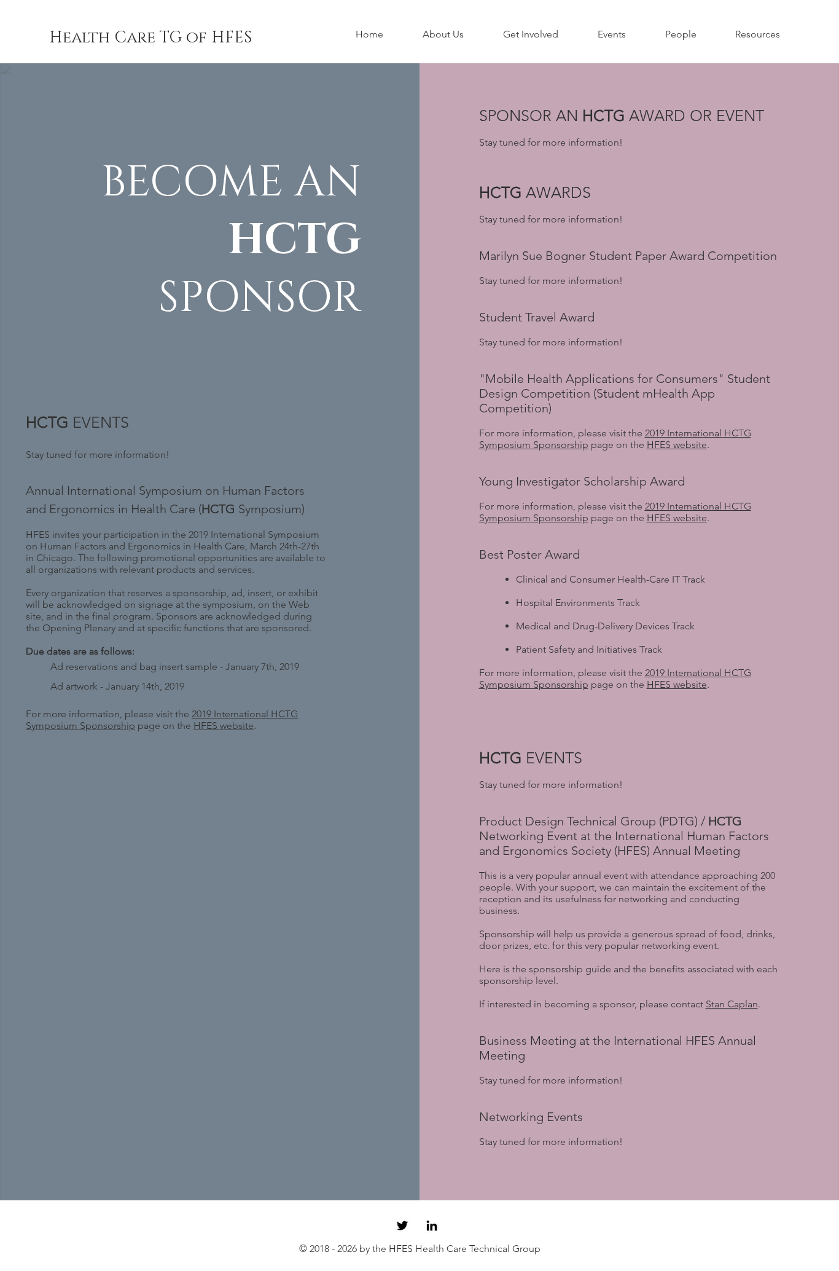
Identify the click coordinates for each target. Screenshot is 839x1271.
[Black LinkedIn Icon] (431, 1225)
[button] (453, 34)
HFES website (677, 445)
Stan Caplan (732, 1004)
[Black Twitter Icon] (402, 1225)
